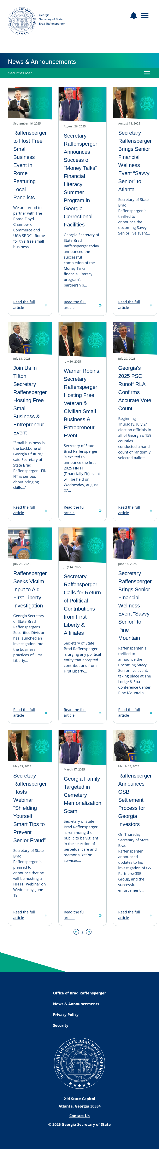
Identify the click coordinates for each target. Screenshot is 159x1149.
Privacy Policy (65, 1014)
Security (60, 1025)
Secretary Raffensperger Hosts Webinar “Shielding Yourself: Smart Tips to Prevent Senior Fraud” (30, 808)
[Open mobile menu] (144, 15)
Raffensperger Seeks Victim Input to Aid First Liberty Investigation (30, 589)
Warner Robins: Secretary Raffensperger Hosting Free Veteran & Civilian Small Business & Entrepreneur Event (82, 403)
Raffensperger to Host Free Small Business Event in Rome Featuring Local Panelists (30, 165)
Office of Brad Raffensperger (79, 993)
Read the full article (24, 304)
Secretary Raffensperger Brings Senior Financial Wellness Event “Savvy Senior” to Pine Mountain (135, 605)
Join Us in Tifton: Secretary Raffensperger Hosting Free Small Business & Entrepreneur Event (30, 400)
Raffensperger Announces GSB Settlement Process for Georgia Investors (135, 800)
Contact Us (79, 1115)
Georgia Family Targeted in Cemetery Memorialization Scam (82, 795)
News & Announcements (76, 1003)
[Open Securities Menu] (147, 73)
